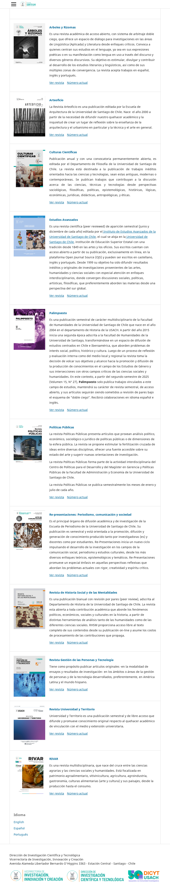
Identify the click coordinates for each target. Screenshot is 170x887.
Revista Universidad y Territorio (72, 709)
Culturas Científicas (63, 152)
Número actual (77, 83)
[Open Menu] (14, 4)
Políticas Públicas (61, 427)
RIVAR (53, 759)
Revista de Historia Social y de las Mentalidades (83, 592)
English (19, 822)
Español (19, 828)
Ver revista (56, 83)
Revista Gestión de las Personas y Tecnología (81, 660)
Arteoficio (56, 100)
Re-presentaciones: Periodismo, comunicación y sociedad (90, 514)
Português (21, 834)
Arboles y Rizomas (62, 27)
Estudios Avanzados (63, 220)
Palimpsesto (58, 313)
